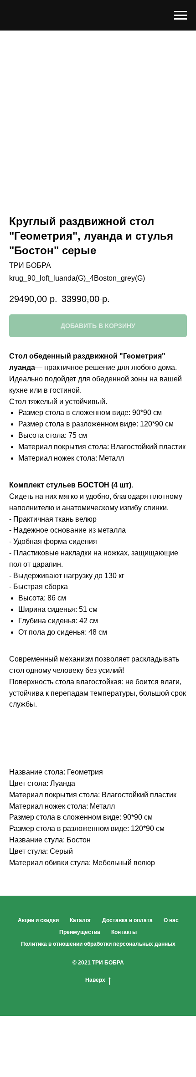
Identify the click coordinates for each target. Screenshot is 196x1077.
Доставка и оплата (127, 920)
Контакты (124, 932)
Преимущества (79, 932)
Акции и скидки (38, 920)
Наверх (95, 980)
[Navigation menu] (180, 15)
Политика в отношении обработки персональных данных (98, 944)
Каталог (80, 920)
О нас (171, 920)
